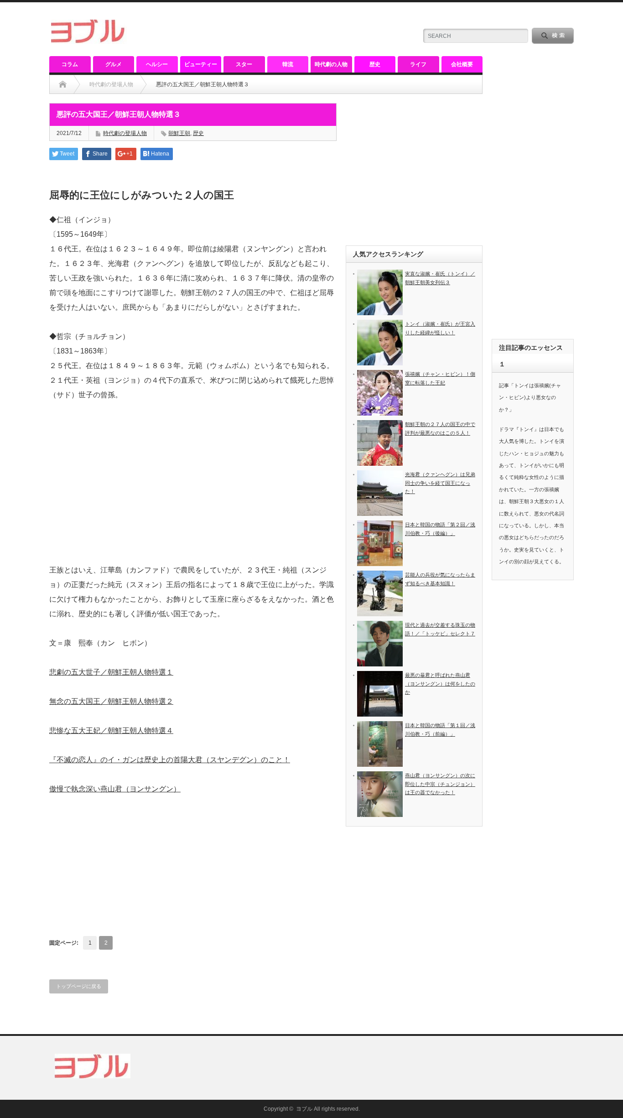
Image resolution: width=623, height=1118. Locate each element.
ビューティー (200, 64)
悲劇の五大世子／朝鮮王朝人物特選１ (111, 672)
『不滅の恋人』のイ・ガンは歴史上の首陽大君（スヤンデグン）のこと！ (169, 760)
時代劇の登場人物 (111, 84)
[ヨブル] (89, 40)
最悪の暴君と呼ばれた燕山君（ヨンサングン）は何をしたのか (440, 683)
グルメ (113, 64)
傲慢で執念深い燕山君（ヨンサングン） (115, 789)
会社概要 (462, 64)
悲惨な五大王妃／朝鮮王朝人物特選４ (111, 730)
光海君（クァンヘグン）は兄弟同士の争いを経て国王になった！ (440, 483)
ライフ (418, 64)
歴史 (374, 64)
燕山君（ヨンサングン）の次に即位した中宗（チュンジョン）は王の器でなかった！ (440, 784)
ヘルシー (157, 64)
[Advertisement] (193, 497)
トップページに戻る (78, 986)
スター (244, 64)
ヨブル (304, 1109)
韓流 (287, 64)
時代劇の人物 (331, 64)
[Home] (63, 84)
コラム (70, 64)
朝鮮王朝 (179, 133)
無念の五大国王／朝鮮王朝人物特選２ (111, 701)
